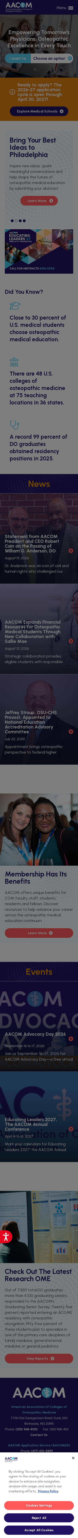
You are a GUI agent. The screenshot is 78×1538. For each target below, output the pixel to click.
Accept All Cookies (39, 1530)
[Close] (73, 1458)
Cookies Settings (39, 1505)
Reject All (39, 1518)
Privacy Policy (48, 1491)
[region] (39, 1495)
